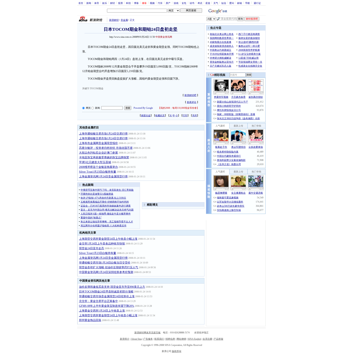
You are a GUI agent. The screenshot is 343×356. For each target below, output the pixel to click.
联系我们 (159, 339)
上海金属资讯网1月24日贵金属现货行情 (103, 176)
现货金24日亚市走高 (91, 248)
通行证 (257, 3)
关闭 (194, 115)
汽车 (160, 3)
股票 (120, 3)
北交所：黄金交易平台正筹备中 (98, 301)
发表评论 (191, 102)
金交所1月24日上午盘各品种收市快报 (102, 243)
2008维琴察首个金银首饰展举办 (98, 166)
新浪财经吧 (190, 95)
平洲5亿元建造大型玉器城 (95, 162)
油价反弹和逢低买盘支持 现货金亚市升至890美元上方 (112, 286)
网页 (88, 108)
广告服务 (148, 339)
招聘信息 (170, 339)
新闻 (88, 3)
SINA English (194, 339)
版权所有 (176, 351)
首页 (80, 3)
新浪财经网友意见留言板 (147, 332)
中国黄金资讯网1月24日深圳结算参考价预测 (106, 272)
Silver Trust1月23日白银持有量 (97, 171)
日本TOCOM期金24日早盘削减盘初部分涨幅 (106, 291)
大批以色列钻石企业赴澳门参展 (98, 152)
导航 (247, 3)
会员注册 (207, 339)
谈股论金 (145, 115)
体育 (96, 3)
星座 (207, 3)
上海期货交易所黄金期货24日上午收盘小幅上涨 (108, 238)
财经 (112, 3)
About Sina (136, 339)
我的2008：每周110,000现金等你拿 (178, 108)
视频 (152, 3)
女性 (184, 3)
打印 (185, 115)
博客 (136, 3)
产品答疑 (218, 339)
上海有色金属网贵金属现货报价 (98, 143)
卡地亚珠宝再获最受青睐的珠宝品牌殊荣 (104, 157)
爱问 (231, 3)
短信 (223, 3)
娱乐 (104, 3)
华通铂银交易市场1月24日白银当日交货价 (104, 262)
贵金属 (124, 20)
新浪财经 (114, 20)
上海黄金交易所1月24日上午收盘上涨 (102, 310)
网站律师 (181, 339)
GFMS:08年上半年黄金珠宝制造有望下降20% (106, 305)
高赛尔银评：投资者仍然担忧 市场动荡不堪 (106, 147)
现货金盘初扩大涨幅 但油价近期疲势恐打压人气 (108, 267)
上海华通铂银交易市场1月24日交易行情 (103, 133)
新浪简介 (124, 339)
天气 (215, 3)
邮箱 (239, 3)
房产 (168, 3)
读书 (192, 3)
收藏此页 (160, 115)
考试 (200, 3)
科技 (128, 3)
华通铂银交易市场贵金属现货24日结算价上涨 (107, 296)
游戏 (176, 3)
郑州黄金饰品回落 (90, 320)
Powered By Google (143, 108)
